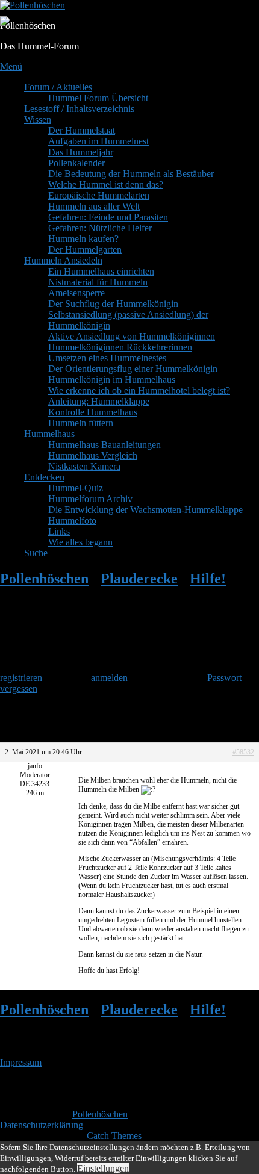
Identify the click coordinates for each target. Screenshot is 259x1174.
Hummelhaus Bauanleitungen (104, 444)
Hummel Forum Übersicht (98, 98)
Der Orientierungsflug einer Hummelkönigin (132, 369)
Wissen (37, 119)
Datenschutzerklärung (41, 1125)
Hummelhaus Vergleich (92, 455)
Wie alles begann (80, 542)
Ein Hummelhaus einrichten (101, 271)
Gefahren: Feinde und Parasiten (108, 217)
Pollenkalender (76, 163)
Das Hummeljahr (80, 152)
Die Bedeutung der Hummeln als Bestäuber (131, 174)
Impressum (21, 1062)
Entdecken (44, 477)
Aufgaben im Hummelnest (98, 141)
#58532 (243, 752)
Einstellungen (103, 1168)
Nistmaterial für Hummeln (98, 282)
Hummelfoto (72, 520)
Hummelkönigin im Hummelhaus (111, 379)
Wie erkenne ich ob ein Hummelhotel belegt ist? (139, 390)
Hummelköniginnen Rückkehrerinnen (120, 347)
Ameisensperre (76, 293)
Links (59, 531)
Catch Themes (114, 1136)
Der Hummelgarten (85, 249)
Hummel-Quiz (75, 488)
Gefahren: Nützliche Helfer (100, 228)
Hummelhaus (49, 434)
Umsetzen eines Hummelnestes (107, 358)
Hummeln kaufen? (83, 239)
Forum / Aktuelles (58, 87)
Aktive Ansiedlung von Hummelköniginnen (131, 336)
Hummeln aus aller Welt (94, 206)
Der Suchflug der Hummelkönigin (113, 304)
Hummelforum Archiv (90, 499)
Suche (36, 553)
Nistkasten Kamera (84, 466)
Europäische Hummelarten (98, 195)
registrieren (21, 677)
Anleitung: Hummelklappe (98, 401)
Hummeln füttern (80, 423)
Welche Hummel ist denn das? (105, 184)
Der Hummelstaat (81, 130)
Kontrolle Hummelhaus (92, 412)
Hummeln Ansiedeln (63, 260)
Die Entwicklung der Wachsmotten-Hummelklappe (145, 510)
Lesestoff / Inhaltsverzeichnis (79, 109)
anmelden (109, 677)
